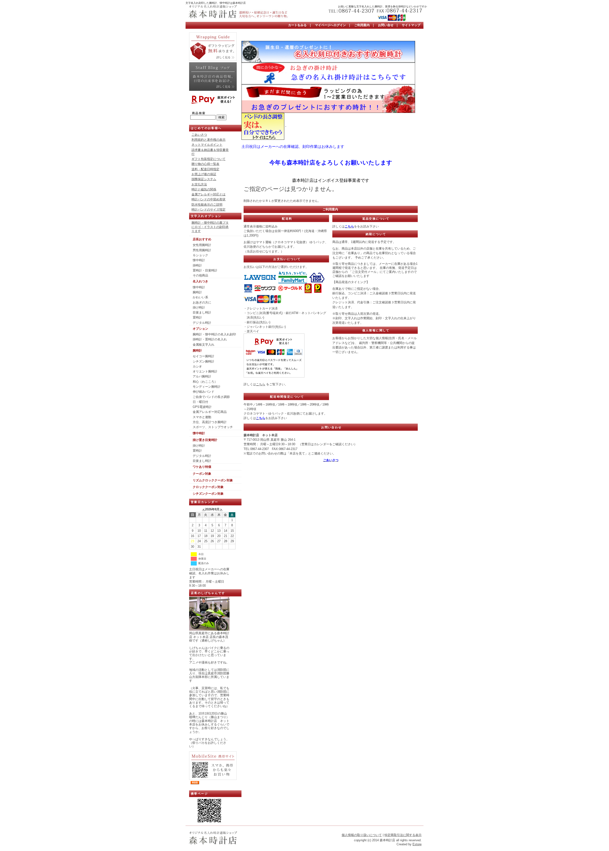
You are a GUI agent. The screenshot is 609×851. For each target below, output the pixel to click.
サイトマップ (411, 25)
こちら (260, 384)
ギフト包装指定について (209, 159)
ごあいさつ (199, 134)
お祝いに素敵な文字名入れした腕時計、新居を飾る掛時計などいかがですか (382, 6)
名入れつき (200, 281)
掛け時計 (199, 307)
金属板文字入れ (203, 344)
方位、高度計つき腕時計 (210, 422)
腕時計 (197, 292)
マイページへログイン (330, 25)
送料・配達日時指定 (205, 169)
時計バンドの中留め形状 (209, 199)
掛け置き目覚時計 (205, 440)
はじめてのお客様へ (206, 128)
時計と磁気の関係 (204, 189)
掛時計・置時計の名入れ (210, 339)
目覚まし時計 (202, 312)
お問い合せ (385, 25)
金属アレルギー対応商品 (210, 412)
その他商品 (200, 275)
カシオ (197, 366)
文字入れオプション (206, 216)
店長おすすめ (202, 239)
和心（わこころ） (205, 381)
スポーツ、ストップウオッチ (213, 427)
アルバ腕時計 (202, 376)
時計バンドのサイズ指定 (209, 209)
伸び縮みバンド (203, 391)
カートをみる (297, 25)
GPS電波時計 (202, 407)
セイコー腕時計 (203, 356)
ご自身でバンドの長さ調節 (211, 397)
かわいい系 (200, 297)
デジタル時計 (202, 322)
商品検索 (199, 113)
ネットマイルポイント (207, 144)
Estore (417, 844)
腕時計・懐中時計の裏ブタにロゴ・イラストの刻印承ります (210, 227)
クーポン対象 (202, 473)
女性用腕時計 (202, 245)
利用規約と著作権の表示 (209, 139)
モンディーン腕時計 (207, 386)
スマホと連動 (202, 417)
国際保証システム (204, 179)
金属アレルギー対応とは (209, 194)
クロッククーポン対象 (208, 487)
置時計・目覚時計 (205, 270)
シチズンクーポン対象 (208, 493)
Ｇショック (200, 255)
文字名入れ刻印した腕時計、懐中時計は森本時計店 (216, 2)
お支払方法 (199, 184)
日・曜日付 (200, 402)
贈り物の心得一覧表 (205, 164)
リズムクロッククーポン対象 (213, 480)
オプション (200, 328)
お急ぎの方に (202, 302)
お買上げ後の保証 (204, 174)
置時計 (197, 317)
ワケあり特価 (202, 467)
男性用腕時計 (202, 250)
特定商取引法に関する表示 (403, 835)
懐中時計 (199, 260)
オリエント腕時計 (205, 371)
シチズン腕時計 (203, 361)
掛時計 (197, 265)
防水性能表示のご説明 (207, 204)
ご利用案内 (362, 25)
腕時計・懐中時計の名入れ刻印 (214, 334)
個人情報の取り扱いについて (362, 835)
